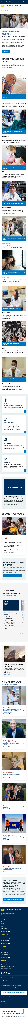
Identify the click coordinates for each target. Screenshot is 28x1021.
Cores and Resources (5, 954)
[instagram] (4, 931)
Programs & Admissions (6, 962)
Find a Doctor (3, 937)
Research (3, 946)
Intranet (2, 970)
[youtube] (9, 931)
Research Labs (4, 950)
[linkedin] (6, 957)
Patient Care (4, 934)
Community (3, 924)
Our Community (4, 964)
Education (3, 960)
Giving (2, 926)
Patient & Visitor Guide (5, 938)
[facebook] (1, 931)
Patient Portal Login (5, 940)
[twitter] (6, 931)
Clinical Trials (3, 949)
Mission (2, 923)
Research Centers (4, 952)
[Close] (25, 1011)
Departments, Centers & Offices (7, 966)
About (2, 921)
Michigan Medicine (6, 919)
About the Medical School (6, 968)
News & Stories (4, 928)
